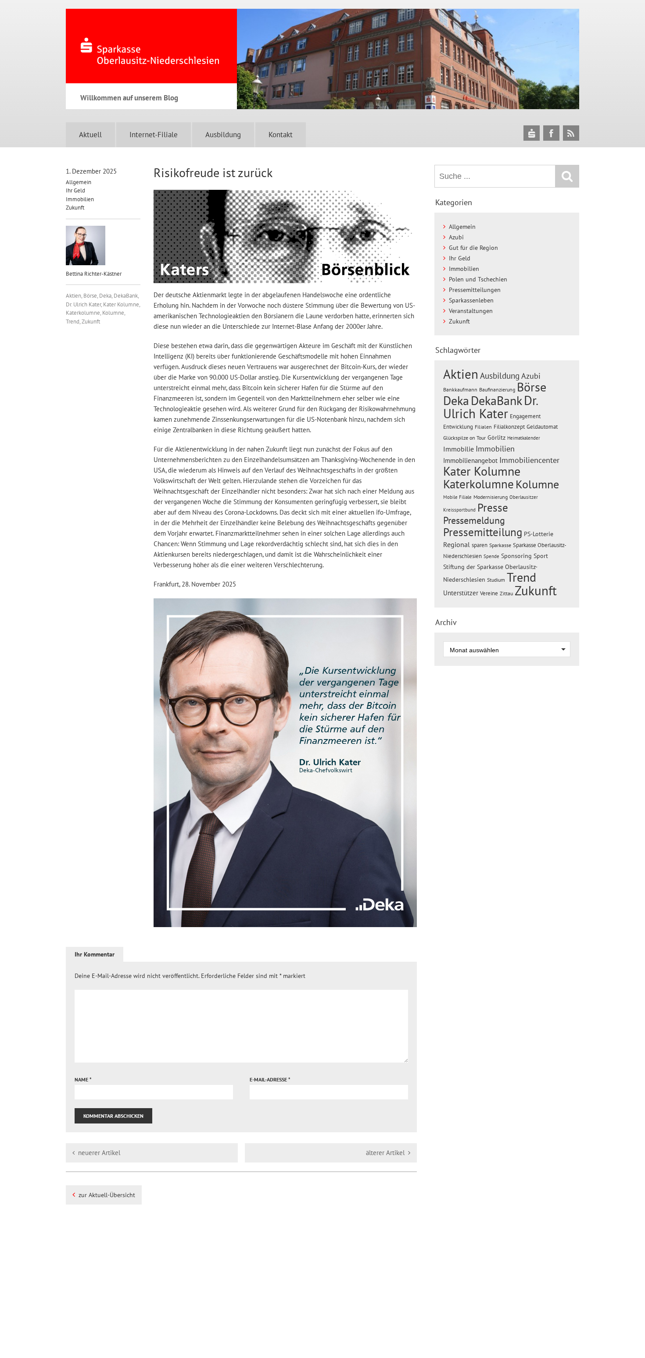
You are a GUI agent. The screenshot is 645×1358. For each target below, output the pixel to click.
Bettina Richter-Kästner (94, 273)
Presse (492, 507)
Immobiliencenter (529, 460)
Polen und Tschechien (478, 279)
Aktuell (90, 134)
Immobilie (458, 449)
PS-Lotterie (538, 534)
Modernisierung (490, 497)
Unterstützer (460, 592)
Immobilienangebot (470, 460)
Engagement (525, 416)
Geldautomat (542, 426)
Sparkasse (500, 545)
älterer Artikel (385, 1152)
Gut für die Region (473, 248)
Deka (105, 295)
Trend (72, 321)
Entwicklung (458, 426)
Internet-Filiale (153, 134)
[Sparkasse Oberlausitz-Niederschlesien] (531, 133)
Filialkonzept (509, 426)
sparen (479, 545)
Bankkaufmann (460, 389)
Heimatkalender (523, 438)
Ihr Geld (75, 190)
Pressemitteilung (482, 532)
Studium (496, 579)
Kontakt (281, 134)
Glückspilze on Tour (464, 437)
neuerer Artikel (99, 1152)
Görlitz (496, 437)
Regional (456, 544)
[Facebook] (551, 133)
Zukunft (75, 207)
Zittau (506, 593)
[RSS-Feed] (571, 133)
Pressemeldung (474, 520)
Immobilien (80, 199)
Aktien (73, 295)
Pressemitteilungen (475, 290)
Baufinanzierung (497, 389)
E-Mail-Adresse (270, 1079)
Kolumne (113, 312)
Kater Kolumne (121, 304)
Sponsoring (516, 556)
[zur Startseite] (151, 46)
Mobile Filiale (457, 497)
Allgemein (78, 182)
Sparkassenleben (471, 300)
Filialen (483, 426)
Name (83, 1079)
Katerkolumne (83, 312)
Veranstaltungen (471, 311)
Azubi (456, 237)
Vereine (489, 593)
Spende (491, 556)
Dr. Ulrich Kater (83, 304)
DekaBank (126, 295)
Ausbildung (223, 134)
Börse (90, 295)
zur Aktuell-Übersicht (107, 1195)
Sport (541, 556)
